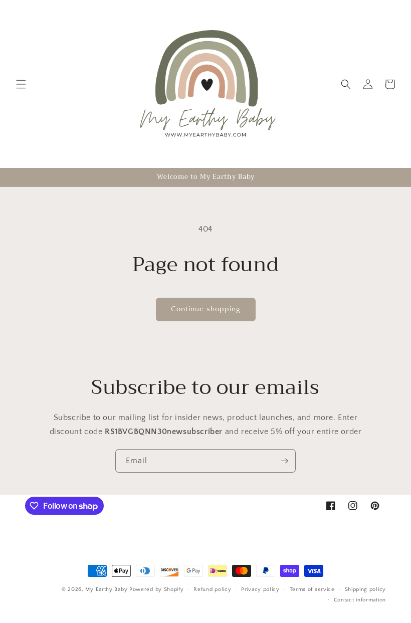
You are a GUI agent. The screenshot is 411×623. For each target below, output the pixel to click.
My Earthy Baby (106, 589)
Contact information (360, 600)
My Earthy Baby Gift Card (255, 610)
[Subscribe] (284, 461)
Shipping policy (365, 589)
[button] (21, 84)
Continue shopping (206, 309)
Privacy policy (260, 589)
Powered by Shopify (156, 589)
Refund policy (212, 589)
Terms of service (312, 589)
